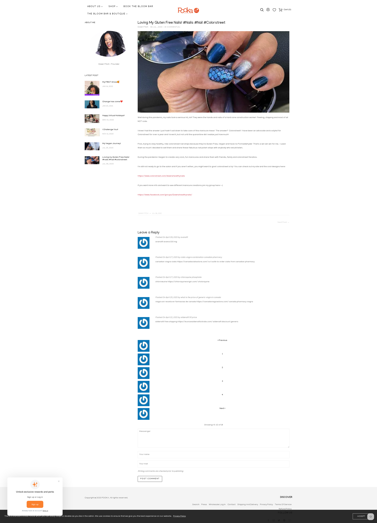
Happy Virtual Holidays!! (113, 116)
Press (204, 505)
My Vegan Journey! (111, 144)
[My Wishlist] (274, 11)
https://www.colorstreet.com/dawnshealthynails (161, 176)
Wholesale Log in (217, 505)
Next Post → (283, 222)
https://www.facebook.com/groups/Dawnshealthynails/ (165, 195)
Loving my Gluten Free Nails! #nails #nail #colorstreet (115, 158)
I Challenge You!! (110, 130)
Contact (231, 505)
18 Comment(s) (172, 27)
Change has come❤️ (112, 102)
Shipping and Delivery (247, 505)
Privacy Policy (266, 505)
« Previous (222, 340)
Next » (222, 408)
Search (195, 505)
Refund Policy (285, 509)
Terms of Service (283, 505)
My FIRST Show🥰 (110, 82)
